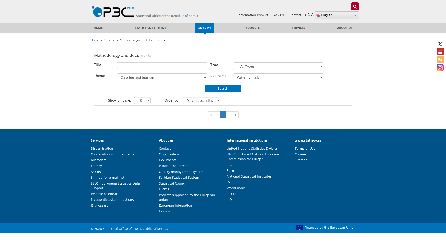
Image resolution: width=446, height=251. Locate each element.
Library (96, 166)
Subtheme (218, 75)
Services (298, 28)
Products (251, 28)
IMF (229, 182)
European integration (175, 205)
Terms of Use (305, 148)
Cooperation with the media (112, 154)
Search (223, 88)
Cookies (301, 154)
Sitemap (301, 160)
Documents (168, 160)
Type (214, 64)
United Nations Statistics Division (252, 148)
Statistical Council (173, 183)
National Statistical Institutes (249, 176)
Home (98, 28)
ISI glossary (99, 205)
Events (164, 189)
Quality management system (181, 171)
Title (97, 64)
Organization (169, 154)
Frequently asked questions (112, 199)
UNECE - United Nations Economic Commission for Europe (253, 156)
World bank (236, 188)
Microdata (99, 160)
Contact (295, 15)
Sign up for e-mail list (107, 177)
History (164, 211)
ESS (229, 164)
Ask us (279, 15)
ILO (229, 199)
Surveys (204, 28)
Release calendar (104, 194)
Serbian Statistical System (179, 177)
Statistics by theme (150, 28)
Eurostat (233, 170)
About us (344, 28)
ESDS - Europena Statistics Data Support (115, 185)
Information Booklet (253, 15)
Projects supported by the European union (187, 197)
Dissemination (102, 148)
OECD (231, 194)
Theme (99, 75)
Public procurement (174, 166)
